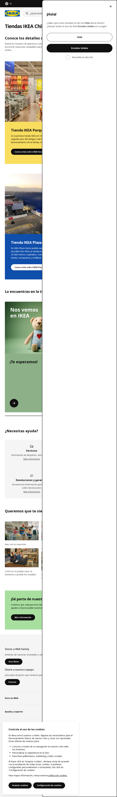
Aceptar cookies (20, 785)
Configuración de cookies (49, 785)
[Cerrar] (111, 6)
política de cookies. (57, 775)
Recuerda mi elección (82, 57)
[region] (40, 758)
